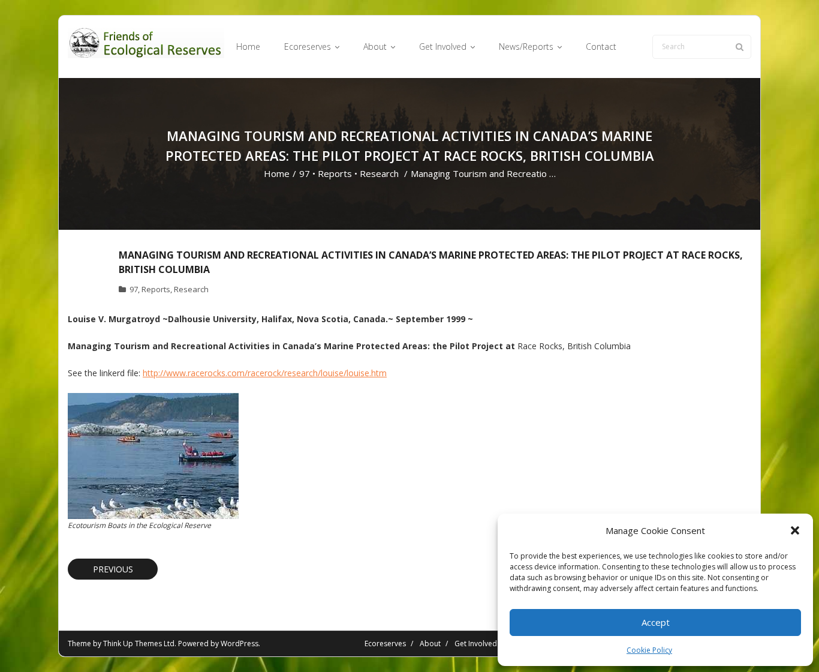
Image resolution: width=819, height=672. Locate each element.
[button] (795, 530)
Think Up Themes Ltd (138, 643)
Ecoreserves (385, 643)
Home (277, 173)
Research (379, 173)
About (430, 643)
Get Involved (475, 643)
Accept (656, 622)
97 (304, 173)
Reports (335, 173)
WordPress (239, 643)
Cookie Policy (649, 650)
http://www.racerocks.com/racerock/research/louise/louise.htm (265, 373)
